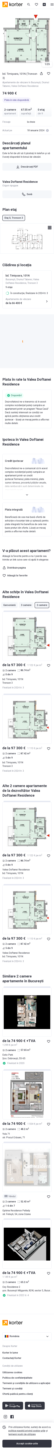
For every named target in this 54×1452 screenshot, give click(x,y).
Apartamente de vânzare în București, (22, 82)
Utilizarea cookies (12, 1372)
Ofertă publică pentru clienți (17, 1394)
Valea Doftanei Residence (25, 86)
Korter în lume (10, 1352)
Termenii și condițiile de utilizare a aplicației (26, 1383)
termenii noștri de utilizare (22, 1434)
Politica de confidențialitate (17, 1377)
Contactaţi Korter (11, 1358)
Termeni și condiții (12, 1388)
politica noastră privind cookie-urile (26, 1430)
